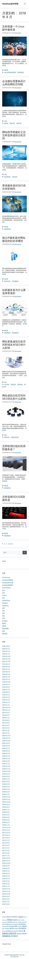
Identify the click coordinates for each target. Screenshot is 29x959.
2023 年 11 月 (6, 659)
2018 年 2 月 (6, 822)
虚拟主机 (18, 123)
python (3, 922)
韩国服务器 (19, 933)
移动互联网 (5, 628)
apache (4, 916)
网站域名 (20, 384)
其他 (3, 613)
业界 (3, 608)
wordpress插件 (5, 926)
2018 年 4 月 (6, 817)
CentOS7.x (14, 916)
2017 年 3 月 (6, 850)
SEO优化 (6, 384)
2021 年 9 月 (6, 712)
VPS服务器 (7, 924)
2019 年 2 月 (6, 791)
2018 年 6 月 (6, 812)
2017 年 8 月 (6, 837)
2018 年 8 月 (6, 807)
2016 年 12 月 (6, 858)
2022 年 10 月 (6, 682)
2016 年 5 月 (6, 876)
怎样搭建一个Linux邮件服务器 (13, 28)
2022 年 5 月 (6, 694)
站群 (3, 631)
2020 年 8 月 (6, 745)
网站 (13, 931)
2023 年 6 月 (6, 671)
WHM (11, 924)
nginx (18, 919)
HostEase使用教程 (7, 580)
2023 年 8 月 (6, 666)
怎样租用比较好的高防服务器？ (14, 447)
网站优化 (13, 384)
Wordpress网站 (13, 926)
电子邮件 (4, 931)
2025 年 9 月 (6, 646)
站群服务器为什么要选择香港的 (14, 291)
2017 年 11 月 (6, 830)
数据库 (4, 623)
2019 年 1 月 (5, 794)
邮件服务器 (20, 72)
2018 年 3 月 (6, 819)
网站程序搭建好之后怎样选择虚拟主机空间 (14, 135)
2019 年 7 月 (6, 779)
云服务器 (24, 926)
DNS (24, 916)
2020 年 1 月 (6, 763)
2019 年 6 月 (6, 781)
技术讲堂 (4, 621)
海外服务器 (16, 928)
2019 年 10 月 (6, 771)
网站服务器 (16, 931)
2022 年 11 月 (6, 679)
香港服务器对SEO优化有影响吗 (14, 187)
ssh (16, 922)
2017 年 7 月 (6, 840)
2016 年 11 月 (6, 860)
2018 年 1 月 (5, 825)
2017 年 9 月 (6, 835)
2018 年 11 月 (6, 799)
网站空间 (12, 123)
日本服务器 (7, 928)
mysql (14, 920)
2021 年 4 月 (6, 725)
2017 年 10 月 (6, 832)
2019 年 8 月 (6, 776)
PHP (3, 592)
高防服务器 (7, 488)
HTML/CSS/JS (6, 587)
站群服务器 (7, 333)
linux (3, 590)
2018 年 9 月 (6, 804)
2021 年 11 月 (6, 710)
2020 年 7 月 (6, 748)
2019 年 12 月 (6, 766)
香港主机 (24, 933)
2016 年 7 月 (6, 871)
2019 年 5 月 (6, 784)
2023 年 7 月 (6, 669)
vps (23, 922)
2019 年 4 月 (6, 786)
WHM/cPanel (6, 600)
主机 (5, 121)
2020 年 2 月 (6, 761)
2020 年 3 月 (6, 758)
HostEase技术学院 (10, 4)
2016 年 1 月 (5, 886)
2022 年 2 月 (6, 702)
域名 (3, 615)
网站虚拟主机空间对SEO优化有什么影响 (14, 397)
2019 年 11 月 (6, 768)
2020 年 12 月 (6, 735)
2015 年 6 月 (6, 904)
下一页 (10, 544)
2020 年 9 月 (6, 743)
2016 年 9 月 (6, 865)
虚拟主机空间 (15, 437)
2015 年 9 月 (6, 896)
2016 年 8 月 (6, 868)
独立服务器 (7, 176)
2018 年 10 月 (6, 802)
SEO (5, 382)
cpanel (20, 917)
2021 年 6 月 (6, 720)
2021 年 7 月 (6, 717)
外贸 (3, 618)
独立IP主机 (7, 281)
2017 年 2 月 (6, 853)
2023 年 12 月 (6, 656)
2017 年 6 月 (6, 842)
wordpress (22, 924)
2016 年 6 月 (6, 873)
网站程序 (4, 633)
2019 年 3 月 (6, 789)
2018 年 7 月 (6, 809)
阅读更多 (4, 481)
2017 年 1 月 (5, 855)
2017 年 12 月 (6, 827)
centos (8, 917)
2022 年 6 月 (6, 692)
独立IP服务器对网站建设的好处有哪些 (13, 239)
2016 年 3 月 (6, 881)
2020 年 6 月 (6, 751)
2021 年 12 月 (6, 707)
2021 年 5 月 (6, 722)
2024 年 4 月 (6, 651)
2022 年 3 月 (6, 699)
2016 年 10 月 (6, 863)
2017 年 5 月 (6, 845)
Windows (5, 603)
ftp (26, 916)
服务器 (6, 70)
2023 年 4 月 (6, 676)
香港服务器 (7, 229)
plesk (23, 919)
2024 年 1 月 (6, 653)
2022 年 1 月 (6, 705)
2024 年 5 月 (6, 648)
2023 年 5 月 (6, 674)
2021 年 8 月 (6, 715)
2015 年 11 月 (6, 891)
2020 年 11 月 (6, 738)
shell (14, 922)
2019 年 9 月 (6, 774)
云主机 (19, 926)
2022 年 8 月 (6, 687)
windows (15, 924)
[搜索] (25, 552)
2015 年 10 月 (6, 894)
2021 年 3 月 (6, 728)
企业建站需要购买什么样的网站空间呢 (14, 83)
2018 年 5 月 (6, 814)
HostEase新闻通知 (7, 585)
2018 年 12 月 (6, 797)
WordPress (5, 605)
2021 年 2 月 (6, 730)
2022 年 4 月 (6, 697)
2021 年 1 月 (5, 733)
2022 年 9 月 (6, 684)
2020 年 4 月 (6, 756)
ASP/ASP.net (6, 577)
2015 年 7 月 (6, 901)
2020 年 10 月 (6, 740)
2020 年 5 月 (6, 753)
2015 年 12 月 (6, 888)
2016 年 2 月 (6, 883)
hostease (4, 919)
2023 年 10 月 (6, 661)
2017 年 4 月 (6, 848)
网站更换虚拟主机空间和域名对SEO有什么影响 (14, 344)
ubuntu (19, 922)
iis (6, 919)
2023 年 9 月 (6, 664)
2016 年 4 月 (6, 878)
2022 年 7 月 (6, 689)
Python (4, 595)
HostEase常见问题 (7, 582)
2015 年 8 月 (6, 899)
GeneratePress (15, 956)
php (21, 919)
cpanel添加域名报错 (10, 72)
